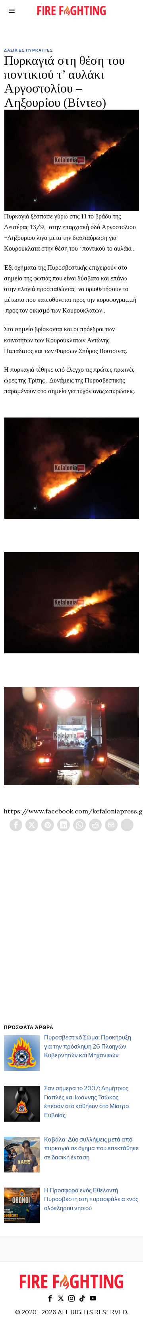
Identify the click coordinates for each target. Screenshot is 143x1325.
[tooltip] (16, 825)
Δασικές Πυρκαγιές (28, 50)
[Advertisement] (71, 937)
